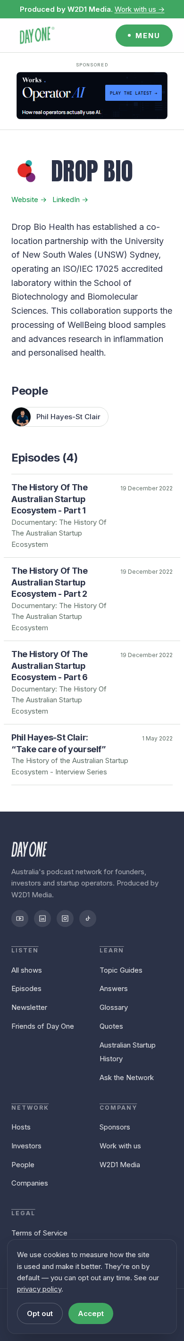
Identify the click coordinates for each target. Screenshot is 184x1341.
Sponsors (115, 1126)
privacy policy (39, 1288)
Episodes (26, 988)
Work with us (120, 1145)
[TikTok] (87, 918)
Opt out (40, 1313)
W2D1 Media (120, 1164)
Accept (91, 1313)
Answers (114, 988)
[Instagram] (65, 918)
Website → (29, 199)
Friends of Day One (42, 1026)
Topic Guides (121, 970)
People (22, 1164)
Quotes (111, 1026)
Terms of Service (39, 1232)
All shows (26, 970)
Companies (29, 1182)
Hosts (21, 1126)
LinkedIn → (70, 199)
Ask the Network (127, 1077)
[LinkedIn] (42, 918)
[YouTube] (19, 918)
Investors (26, 1145)
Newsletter (29, 1007)
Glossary (114, 1007)
